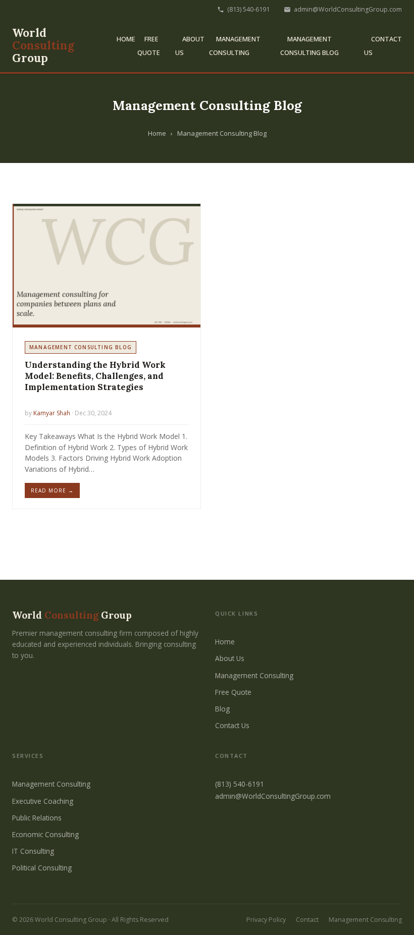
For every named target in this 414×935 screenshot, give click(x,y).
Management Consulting (235, 45)
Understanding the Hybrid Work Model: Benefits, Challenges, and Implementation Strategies (95, 376)
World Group (43, 45)
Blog (222, 708)
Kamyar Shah (51, 413)
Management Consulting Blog (309, 45)
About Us (229, 658)
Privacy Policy (266, 919)
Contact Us (232, 725)
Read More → (52, 490)
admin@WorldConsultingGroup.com (348, 9)
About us (189, 45)
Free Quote (148, 45)
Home (126, 38)
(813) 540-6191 (248, 9)
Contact (307, 919)
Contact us (383, 45)
